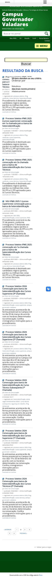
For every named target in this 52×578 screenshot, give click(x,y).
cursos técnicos (14, 98)
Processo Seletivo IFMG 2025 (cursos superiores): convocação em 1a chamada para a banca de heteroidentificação (17, 122)
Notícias (13, 112)
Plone (40, 575)
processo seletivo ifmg (20, 135)
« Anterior (7, 529)
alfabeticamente (18, 91)
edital (28, 399)
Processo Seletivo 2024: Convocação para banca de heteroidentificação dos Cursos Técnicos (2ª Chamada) (16, 482)
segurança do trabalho (18, 404)
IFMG (28, 218)
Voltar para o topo (44, 547)
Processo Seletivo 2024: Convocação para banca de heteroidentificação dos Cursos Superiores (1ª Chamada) (16, 434)
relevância (16, 86)
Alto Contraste (26, 6)
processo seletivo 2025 (20, 264)
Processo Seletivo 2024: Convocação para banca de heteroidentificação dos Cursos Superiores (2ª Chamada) (16, 336)
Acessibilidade (15, 6)
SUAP (34, 38)
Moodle (27, 38)
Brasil (7, 2)
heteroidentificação (25, 98)
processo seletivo (18, 96)
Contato (47, 41)
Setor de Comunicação (12, 128)
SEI (20, 38)
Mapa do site (37, 6)
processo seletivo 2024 (20, 303)
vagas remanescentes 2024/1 (11, 401)
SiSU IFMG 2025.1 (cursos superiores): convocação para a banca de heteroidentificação (16, 204)
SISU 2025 (16, 215)
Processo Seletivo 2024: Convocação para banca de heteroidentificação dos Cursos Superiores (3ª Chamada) (16, 290)
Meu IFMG (13, 38)
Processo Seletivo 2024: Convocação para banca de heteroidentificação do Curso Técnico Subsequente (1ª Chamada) (15, 385)
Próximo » (23, 533)
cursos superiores (14, 137)
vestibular (5, 98)
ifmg (26, 96)
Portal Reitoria (44, 38)
